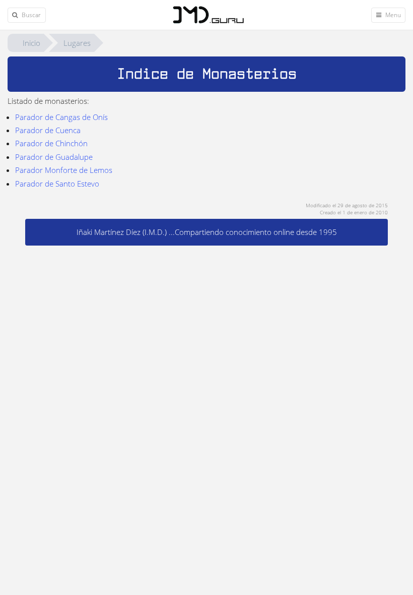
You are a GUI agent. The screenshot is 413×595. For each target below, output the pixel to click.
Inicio (31, 43)
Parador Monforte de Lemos (63, 170)
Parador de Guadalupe (54, 157)
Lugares (77, 43)
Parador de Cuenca (48, 130)
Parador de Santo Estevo (57, 183)
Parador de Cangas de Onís (61, 117)
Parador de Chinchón (51, 143)
